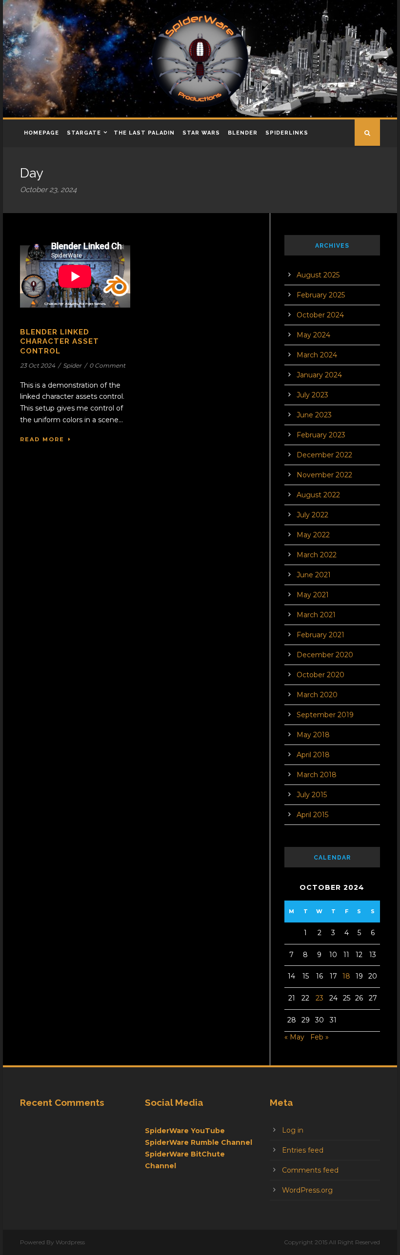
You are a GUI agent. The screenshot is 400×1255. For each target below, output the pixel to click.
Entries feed (302, 1150)
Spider (72, 365)
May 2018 (313, 734)
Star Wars (201, 133)
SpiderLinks (286, 133)
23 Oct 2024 (37, 365)
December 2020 (325, 654)
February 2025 (321, 295)
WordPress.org (307, 1190)
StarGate (84, 133)
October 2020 (320, 674)
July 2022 (312, 514)
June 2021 (314, 574)
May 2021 (313, 594)
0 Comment (107, 365)
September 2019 (325, 714)
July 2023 (312, 395)
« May (294, 1037)
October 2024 (320, 315)
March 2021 (316, 614)
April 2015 (312, 814)
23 (319, 998)
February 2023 (321, 435)
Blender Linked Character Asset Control (59, 341)
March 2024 (317, 355)
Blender (243, 133)
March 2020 (317, 694)
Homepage (41, 133)
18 (346, 976)
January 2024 (319, 375)
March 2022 (317, 554)
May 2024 (313, 335)
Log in (292, 1130)
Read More (42, 439)
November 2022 (324, 475)
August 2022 (318, 494)
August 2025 (318, 275)
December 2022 (324, 455)
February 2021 (320, 634)
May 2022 (313, 534)
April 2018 (313, 754)
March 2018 (317, 774)
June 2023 (314, 415)
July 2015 (312, 794)
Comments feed (310, 1170)
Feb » (319, 1037)
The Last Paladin (144, 133)
